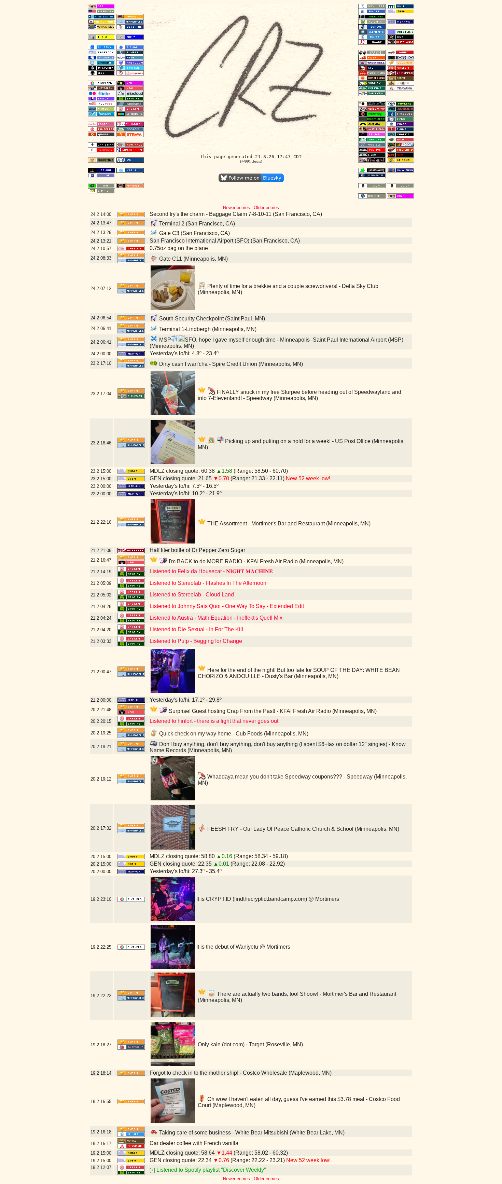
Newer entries (236, 207)
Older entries (266, 207)
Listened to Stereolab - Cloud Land (192, 594)
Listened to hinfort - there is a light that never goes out (214, 721)
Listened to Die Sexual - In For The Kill (196, 629)
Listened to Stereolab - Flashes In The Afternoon (208, 583)
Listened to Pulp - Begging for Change (196, 641)
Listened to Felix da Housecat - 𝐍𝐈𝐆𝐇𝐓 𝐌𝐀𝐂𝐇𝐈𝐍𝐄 (211, 571)
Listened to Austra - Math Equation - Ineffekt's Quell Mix (216, 618)
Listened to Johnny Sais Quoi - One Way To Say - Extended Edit (227, 606)
